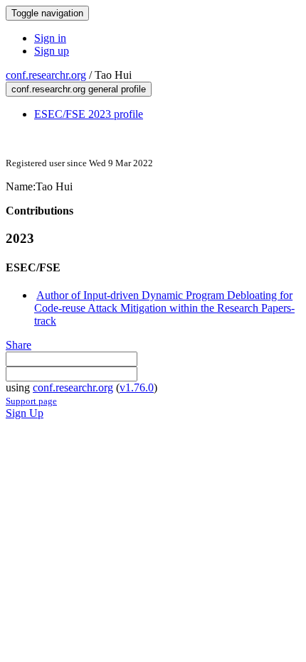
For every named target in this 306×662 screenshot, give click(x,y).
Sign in (50, 38)
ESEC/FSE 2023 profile (88, 114)
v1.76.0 (137, 387)
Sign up (51, 51)
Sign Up (24, 413)
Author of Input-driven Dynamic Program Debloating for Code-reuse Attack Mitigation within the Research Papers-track (164, 308)
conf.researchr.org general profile (78, 89)
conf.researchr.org (46, 75)
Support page (31, 401)
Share (18, 345)
